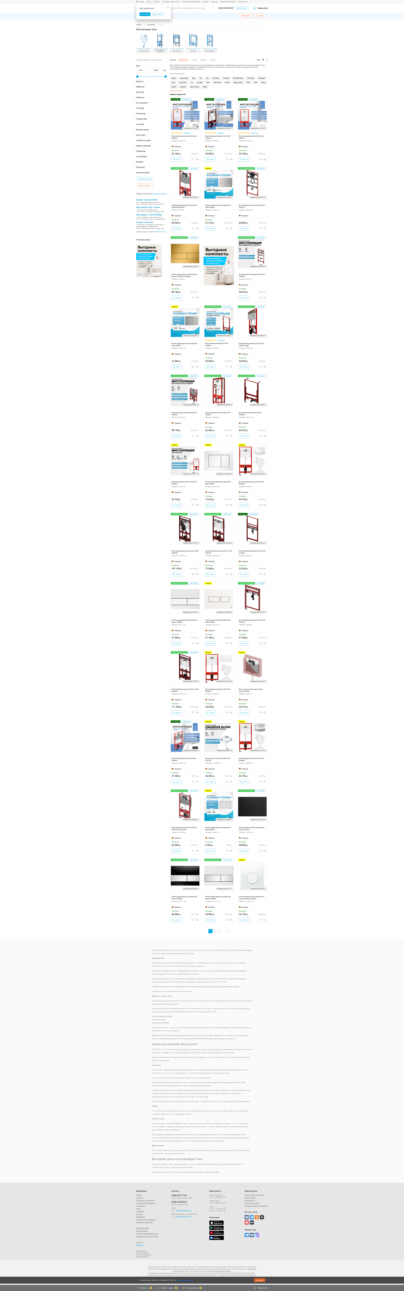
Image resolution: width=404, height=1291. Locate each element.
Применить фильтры (145, 179)
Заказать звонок (241, 8)
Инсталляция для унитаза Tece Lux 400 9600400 (185, 552)
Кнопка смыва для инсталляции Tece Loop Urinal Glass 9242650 (251, 898)
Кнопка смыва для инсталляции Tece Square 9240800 (184, 621)
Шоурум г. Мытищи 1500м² (146, 200)
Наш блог (139, 1242)
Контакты (206, 1)
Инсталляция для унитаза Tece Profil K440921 (184, 483)
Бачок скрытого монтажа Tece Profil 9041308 (217, 759)
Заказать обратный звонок (254, 1195)
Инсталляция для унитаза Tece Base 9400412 (184, 137)
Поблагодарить (250, 1198)
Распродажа (140, 1206)
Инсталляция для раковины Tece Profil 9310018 (252, 621)
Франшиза (140, 1245)
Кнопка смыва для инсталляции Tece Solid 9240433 (218, 621)
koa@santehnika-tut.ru (183, 1216)
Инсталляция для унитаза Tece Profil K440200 (251, 483)
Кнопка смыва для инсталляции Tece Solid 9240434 (218, 206)
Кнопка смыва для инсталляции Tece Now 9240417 (218, 483)
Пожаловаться (250, 1200)
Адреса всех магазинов (160, 193)
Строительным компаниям (145, 1219)
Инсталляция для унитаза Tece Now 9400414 (184, 759)
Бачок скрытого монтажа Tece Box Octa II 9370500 (251, 690)
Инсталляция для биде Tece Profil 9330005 (250, 413)
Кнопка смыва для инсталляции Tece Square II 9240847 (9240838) (184, 275)
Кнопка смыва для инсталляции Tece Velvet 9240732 (251, 828)
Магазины (214, 1)
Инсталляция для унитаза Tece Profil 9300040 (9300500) (184, 206)
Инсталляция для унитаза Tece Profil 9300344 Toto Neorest (184, 828)
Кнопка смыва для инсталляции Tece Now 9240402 (184, 344)
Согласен (259, 1280)
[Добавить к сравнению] (197, 159)
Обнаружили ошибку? (252, 1203)
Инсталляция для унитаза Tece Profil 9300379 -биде (251, 344)
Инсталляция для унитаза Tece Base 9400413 (251, 137)
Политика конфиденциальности (147, 1234)
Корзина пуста (263, 8)
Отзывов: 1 (187, 133)
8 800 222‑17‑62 (179, 1195)
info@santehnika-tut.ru (183, 1210)
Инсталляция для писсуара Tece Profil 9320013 (252, 206)
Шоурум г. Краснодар (144, 222)
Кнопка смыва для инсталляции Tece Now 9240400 (218, 828)
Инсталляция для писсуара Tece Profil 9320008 (252, 275)
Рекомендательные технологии (147, 1236)
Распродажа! (245, 16)
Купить (178, 159)
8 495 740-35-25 (225, 8)
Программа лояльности (228, 1)
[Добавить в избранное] (193, 159)
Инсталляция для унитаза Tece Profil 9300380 (184, 413)
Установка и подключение (170, 1)
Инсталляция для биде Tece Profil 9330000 (216, 344)
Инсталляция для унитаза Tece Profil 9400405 (251, 759)
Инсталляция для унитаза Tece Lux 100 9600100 (218, 552)
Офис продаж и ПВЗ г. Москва (148, 207)
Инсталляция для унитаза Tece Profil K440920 (217, 690)
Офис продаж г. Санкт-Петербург (149, 215)
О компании (140, 1211)
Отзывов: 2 (254, 133)
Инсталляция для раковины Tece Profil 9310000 (252, 552)
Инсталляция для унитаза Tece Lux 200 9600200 (185, 690)
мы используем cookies (185, 1280)
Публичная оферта (142, 1228)
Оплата (148, 1)
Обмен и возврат (142, 1231)
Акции (261, 16)
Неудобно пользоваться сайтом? (256, 1206)
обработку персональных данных (219, 1271)
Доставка (157, 1)
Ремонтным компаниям (144, 1222)
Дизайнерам (140, 1217)
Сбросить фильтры (144, 185)
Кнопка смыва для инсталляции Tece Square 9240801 (218, 898)
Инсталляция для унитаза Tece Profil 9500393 (217, 413)
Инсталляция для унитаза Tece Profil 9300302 (217, 137)
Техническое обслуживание (191, 1)
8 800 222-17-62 (160, 232)
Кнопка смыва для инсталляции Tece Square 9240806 (184, 898)
